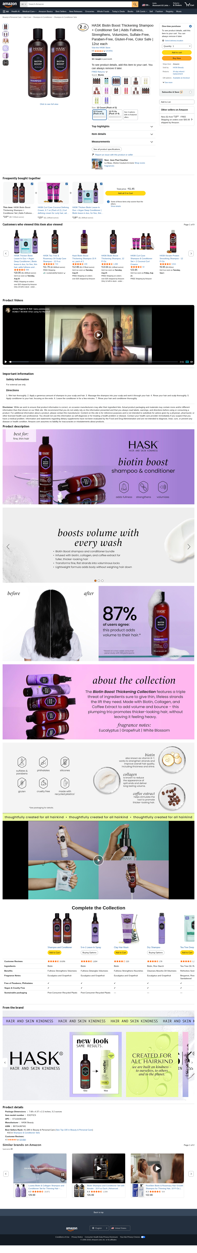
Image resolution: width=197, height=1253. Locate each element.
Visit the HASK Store (101, 47)
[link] (53, 193)
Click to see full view (49, 104)
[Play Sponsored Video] (98, 1168)
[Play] (5, 362)
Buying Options (89, 952)
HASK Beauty (178, 68)
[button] (6, 11)
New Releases (75, 11)
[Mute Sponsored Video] (62, 1180)
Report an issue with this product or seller (114, 155)
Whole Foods (103, 11)
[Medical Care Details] (35, 11)
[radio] (6, 27)
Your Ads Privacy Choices (130, 1237)
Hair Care (27, 17)
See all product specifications (106, 149)
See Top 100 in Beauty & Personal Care (74, 1130)
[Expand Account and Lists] (169, 5)
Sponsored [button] (7, 1149)
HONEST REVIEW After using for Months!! (31, 311)
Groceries (89, 11)
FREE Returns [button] (98, 72)
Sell (151, 11)
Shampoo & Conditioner (42, 17)
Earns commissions (41, 309)
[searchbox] (79, 4)
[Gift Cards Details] (146, 11)
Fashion (159, 11)
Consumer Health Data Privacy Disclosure (101, 1237)
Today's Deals (118, 11)
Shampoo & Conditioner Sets (65, 17)
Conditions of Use (62, 1237)
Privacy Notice (77, 1237)
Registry (169, 11)
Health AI (15, 11)
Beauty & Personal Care (12, 17)
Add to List (166, 102)
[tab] (95, 581)
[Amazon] (10, 4)
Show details (116, 206)
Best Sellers (61, 11)
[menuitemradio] (187, 362)
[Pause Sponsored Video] (62, 1174)
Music (179, 11)
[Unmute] (191, 362)
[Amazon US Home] (71, 1229)
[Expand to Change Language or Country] (149, 5)
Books (130, 11)
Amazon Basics (46, 11)
